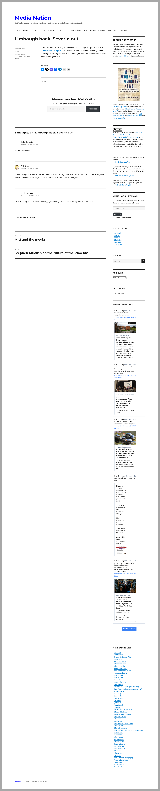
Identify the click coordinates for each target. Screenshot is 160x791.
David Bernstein (119, 680)
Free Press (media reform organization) (128, 689)
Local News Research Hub (123, 710)
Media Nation (33, 18)
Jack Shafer (118, 696)
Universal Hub (119, 765)
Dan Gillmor (118, 678)
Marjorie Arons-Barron (122, 714)
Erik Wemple (118, 684)
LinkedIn (117, 242)
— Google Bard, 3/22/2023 (122, 162)
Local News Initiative (134, 116)
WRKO (17, 59)
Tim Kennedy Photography (123, 758)
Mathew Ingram (120, 717)
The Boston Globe (119, 118)
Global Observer (119, 691)
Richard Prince (119, 749)
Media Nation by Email (117, 30)
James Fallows (119, 698)
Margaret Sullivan (120, 712)
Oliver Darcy (118, 737)
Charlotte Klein (119, 666)
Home (17, 30)
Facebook (117, 233)
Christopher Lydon (120, 668)
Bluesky (117, 235)
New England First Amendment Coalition (128, 730)
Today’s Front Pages (121, 760)
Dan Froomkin (119, 675)
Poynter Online (119, 744)
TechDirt (117, 755)
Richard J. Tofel (119, 746)
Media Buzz (118, 721)
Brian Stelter (118, 659)
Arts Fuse (117, 652)
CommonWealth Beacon (122, 671)
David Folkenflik (120, 682)
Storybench (118, 751)
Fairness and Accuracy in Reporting (126, 687)
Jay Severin (19, 54)
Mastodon (117, 240)
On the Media (119, 739)
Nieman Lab (118, 735)
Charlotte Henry (119, 664)
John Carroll (118, 705)
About (26, 30)
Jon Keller (117, 707)
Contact (35, 30)
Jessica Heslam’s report (51, 51)
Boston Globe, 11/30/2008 (123, 185)
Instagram (118, 245)
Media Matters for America (123, 723)
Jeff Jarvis (117, 703)
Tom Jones (118, 762)
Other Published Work (77, 30)
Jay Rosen (117, 700)
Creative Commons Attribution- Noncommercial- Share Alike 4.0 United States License (127, 135)
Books (59, 30)
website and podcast (120, 107)
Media (17, 51)
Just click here (124, 56)
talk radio (26, 56)
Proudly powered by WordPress (36, 781)
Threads (117, 238)
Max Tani (117, 719)
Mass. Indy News (97, 30)
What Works (118, 767)
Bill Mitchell (118, 655)
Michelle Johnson (120, 728)
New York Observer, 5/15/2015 (125, 176)
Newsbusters (118, 733)
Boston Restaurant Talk (122, 657)
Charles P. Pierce (120, 662)
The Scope (118, 753)
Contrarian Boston (120, 673)
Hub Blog (117, 694)
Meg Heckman (119, 726)
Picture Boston (119, 742)
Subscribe (93, 109)
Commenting (48, 30)
